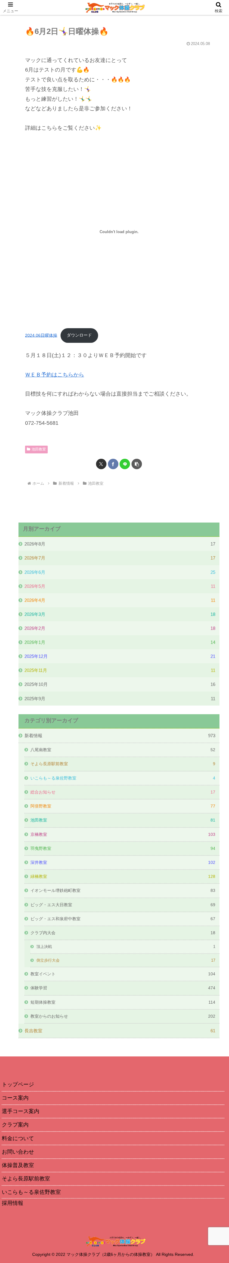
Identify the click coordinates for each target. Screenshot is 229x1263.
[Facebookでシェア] (113, 464)
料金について (18, 1138)
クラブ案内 (15, 1125)
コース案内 (15, 1098)
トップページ (18, 1084)
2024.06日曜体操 (41, 335)
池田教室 (39, 449)
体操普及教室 (18, 1165)
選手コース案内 (20, 1111)
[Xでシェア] (101, 464)
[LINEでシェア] (125, 464)
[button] (136, 464)
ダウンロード (79, 335)
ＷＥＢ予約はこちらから (54, 375)
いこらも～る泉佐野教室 (31, 1192)
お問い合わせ (18, 1152)
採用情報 (12, 1203)
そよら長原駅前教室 (26, 1179)
